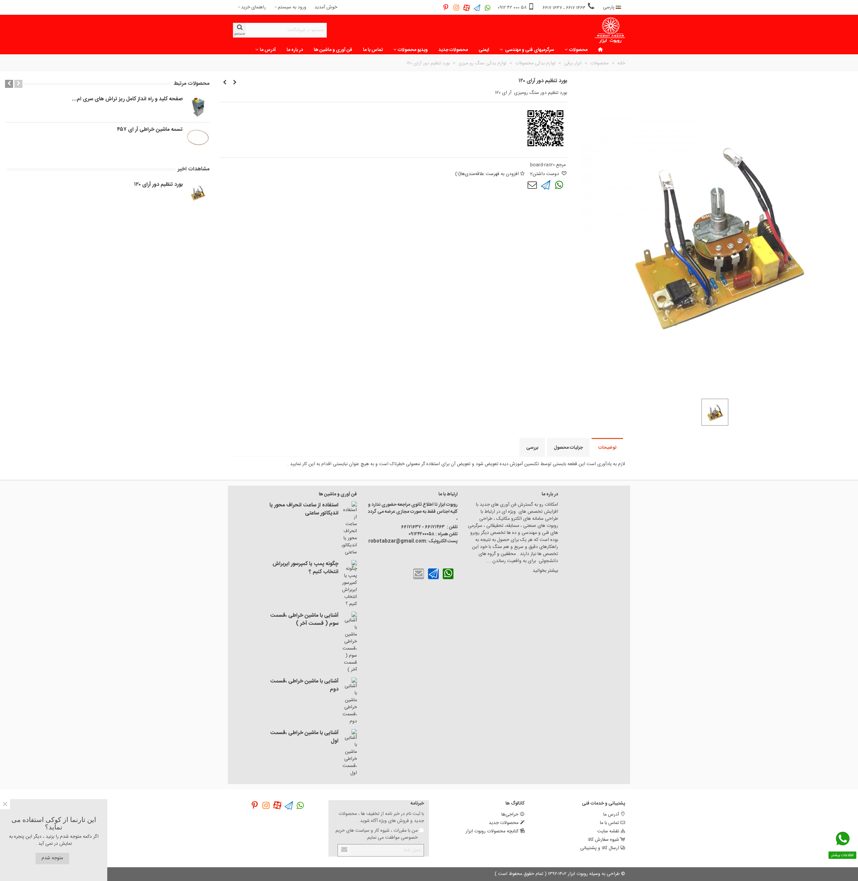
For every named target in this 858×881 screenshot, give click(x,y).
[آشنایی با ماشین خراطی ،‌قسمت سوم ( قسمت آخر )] (349, 642)
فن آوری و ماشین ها (333, 50)
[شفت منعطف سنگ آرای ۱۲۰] (235, 83)
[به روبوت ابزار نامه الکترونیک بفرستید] (532, 185)
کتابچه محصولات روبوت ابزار (492, 831)
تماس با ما (373, 50)
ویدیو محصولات (413, 50)
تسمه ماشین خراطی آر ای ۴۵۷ (150, 130)
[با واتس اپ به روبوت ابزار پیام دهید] (559, 185)
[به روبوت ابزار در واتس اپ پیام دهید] (487, 7)
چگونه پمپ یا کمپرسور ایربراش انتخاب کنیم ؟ (305, 568)
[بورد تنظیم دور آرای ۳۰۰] (225, 83)
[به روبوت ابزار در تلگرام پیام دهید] (477, 7)
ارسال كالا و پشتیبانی (599, 848)
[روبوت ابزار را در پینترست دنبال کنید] (446, 7)
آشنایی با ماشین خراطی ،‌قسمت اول (304, 737)
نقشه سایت (608, 831)
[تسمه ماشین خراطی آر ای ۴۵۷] (197, 137)
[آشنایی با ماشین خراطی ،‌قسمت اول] (349, 753)
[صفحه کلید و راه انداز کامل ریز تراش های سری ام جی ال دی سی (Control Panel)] (197, 107)
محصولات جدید (453, 50)
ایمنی (484, 50)
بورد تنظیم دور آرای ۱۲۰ (158, 185)
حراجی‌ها (509, 815)
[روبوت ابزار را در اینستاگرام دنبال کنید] (456, 7)
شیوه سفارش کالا (603, 840)
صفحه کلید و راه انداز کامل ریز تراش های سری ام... (127, 99)
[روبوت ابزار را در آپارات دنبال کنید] (467, 7)
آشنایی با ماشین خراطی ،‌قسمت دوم (304, 685)
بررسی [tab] (532, 448)
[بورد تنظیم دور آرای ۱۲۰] (197, 192)
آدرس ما (268, 50)
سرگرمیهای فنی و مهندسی (529, 50)
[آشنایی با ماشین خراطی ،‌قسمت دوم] (349, 701)
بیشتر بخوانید (544, 571)
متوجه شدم (52, 858)
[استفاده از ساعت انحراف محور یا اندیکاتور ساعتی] (349, 528)
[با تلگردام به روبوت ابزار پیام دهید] (545, 185)
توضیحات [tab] (607, 448)
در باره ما (295, 50)
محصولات (578, 50)
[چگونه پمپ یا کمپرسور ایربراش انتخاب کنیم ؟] (349, 584)
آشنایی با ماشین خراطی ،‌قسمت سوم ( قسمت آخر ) (304, 620)
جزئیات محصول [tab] (568, 448)
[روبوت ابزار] (610, 30)
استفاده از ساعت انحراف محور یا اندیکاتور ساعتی (304, 509)
